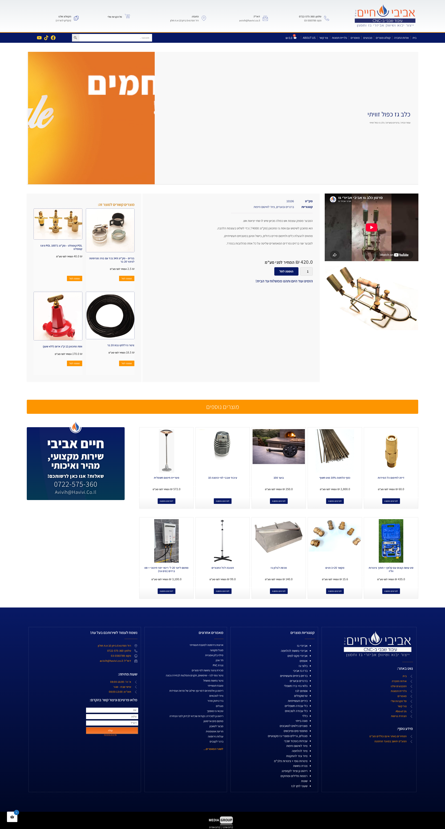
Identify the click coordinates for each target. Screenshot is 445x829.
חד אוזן (219, 660)
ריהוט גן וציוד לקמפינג (295, 771)
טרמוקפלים (301, 696)
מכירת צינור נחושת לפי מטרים (207, 670)
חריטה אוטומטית (214, 731)
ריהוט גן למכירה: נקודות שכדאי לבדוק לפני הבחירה (196, 716)
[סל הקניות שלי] (127, 16)
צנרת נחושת (300, 766)
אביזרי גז (302, 646)
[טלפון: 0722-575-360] (326, 18)
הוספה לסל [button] (127, 278)
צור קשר (323, 38)
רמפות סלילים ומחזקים (294, 776)
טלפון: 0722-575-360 (310, 16)
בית (414, 38)
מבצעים (367, 38)
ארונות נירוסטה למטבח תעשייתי (206, 645)
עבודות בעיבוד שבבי (296, 741)
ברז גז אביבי (300, 671)
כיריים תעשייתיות (298, 701)
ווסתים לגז (301, 691)
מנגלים (219, 706)
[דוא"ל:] (265, 18)
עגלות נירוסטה (215, 736)
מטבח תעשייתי (215, 685)
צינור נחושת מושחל (213, 680)
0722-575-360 (75, 484)
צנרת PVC (218, 665)
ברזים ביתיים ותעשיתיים (294, 676)
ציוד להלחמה (300, 751)
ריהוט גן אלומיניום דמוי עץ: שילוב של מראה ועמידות (196, 691)
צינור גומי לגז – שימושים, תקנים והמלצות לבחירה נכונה (194, 675)
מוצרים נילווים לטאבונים (294, 726)
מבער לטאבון (216, 726)
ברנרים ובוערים (392, 122)
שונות (304, 781)
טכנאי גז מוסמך (215, 711)
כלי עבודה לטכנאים (296, 711)
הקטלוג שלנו (64, 16)
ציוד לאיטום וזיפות (264, 207)
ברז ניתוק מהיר (215, 701)
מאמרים (355, 38)
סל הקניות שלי (115, 16)
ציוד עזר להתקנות (297, 756)
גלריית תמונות (339, 38)
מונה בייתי (302, 721)
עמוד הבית (405, 122)
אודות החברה (401, 38)
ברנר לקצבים (216, 741)
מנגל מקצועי (216, 650)
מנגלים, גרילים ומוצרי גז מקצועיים (288, 736)
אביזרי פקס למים (298, 656)
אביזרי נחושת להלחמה (294, 651)
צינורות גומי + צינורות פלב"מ (291, 761)
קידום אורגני (227, 827)
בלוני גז (303, 666)
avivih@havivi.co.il (75, 492)
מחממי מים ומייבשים (296, 731)
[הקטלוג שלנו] (76, 18)
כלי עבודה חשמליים (296, 706)
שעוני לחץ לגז (299, 786)
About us (309, 38)
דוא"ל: (256, 16)
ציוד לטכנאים (216, 696)
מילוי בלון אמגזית (214, 655)
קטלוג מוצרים (383, 38)
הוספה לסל (286, 271)
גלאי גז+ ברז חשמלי (296, 686)
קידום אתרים (214, 827)
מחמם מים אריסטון (213, 721)
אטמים (304, 661)
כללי (305, 716)
